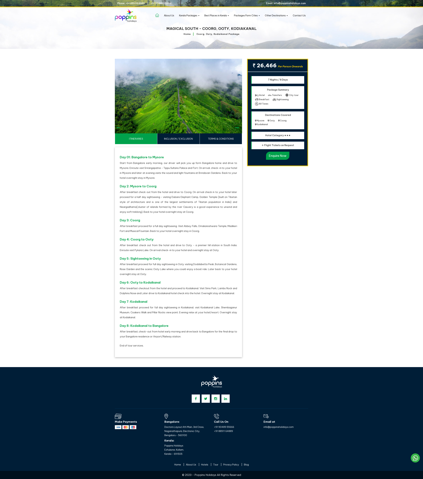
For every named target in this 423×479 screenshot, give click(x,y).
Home (187, 34)
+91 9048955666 (161, 3)
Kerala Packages (188, 15)
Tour (215, 464)
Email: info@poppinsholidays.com (286, 3)
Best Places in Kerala (215, 15)
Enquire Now (278, 156)
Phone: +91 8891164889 (131, 3)
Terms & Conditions (221, 138)
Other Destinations (275, 15)
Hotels (204, 464)
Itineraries (136, 138)
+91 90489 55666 (224, 427)
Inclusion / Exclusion (178, 138)
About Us (169, 15)
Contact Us (299, 15)
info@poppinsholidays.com (279, 427)
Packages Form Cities (246, 15)
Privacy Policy (231, 464)
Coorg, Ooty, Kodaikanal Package (217, 34)
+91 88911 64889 (223, 431)
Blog (246, 464)
